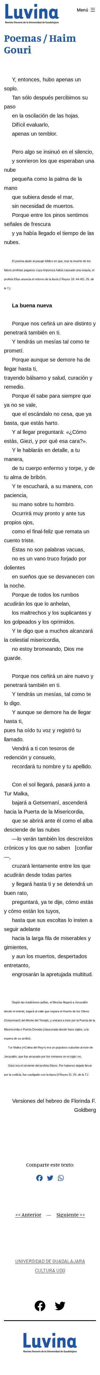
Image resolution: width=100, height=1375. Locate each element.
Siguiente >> (71, 1214)
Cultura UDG (50, 1270)
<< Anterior (28, 1214)
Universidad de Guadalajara (50, 1261)
